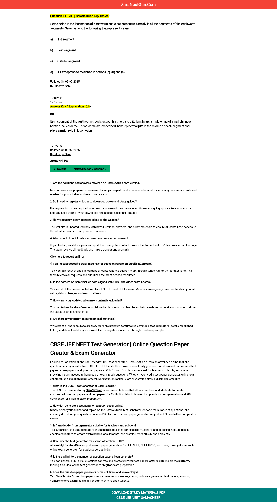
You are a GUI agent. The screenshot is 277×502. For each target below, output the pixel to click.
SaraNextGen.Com (138, 4)
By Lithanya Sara (60, 86)
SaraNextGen (94, 390)
